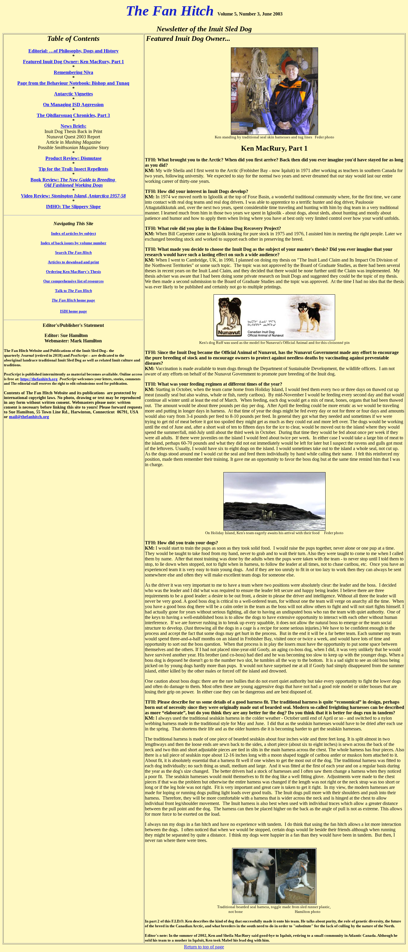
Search (73, 252)
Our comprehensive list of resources (73, 281)
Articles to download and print (73, 262)
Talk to (73, 290)
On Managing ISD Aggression (73, 104)
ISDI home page (73, 311)
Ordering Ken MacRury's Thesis (73, 271)
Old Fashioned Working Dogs (73, 185)
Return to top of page (204, 946)
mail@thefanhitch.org (29, 417)
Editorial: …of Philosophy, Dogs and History (73, 50)
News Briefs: (73, 126)
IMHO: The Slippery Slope (73, 206)
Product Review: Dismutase (73, 158)
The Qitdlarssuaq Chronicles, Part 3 (73, 115)
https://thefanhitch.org (39, 379)
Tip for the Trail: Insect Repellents (73, 168)
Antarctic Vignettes (73, 93)
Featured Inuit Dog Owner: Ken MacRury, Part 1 (73, 61)
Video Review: (73, 195)
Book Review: (73, 179)
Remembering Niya (73, 72)
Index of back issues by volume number (73, 243)
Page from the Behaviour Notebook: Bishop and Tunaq (73, 83)
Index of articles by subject (73, 233)
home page (73, 300)
